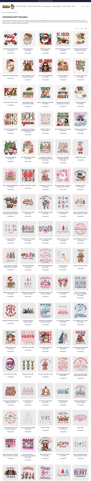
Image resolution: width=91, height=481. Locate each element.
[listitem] (73, 6)
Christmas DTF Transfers (11, 12)
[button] (82, 28)
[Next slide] (86, 39)
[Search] (82, 6)
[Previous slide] (74, 39)
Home (3, 12)
